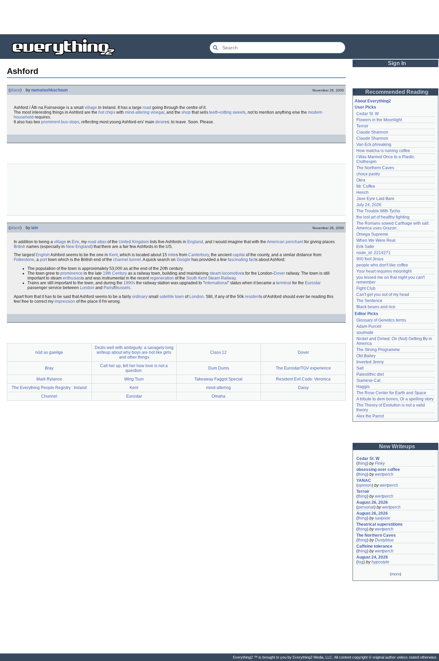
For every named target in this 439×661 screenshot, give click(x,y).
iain (34, 227)
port (43, 259)
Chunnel (49, 396)
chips (110, 112)
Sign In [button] (397, 63)
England (195, 241)
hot (101, 112)
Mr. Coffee (365, 186)
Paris (108, 287)
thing (362, 463)
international (216, 282)
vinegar (157, 112)
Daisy (303, 387)
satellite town (171, 296)
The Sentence (369, 300)
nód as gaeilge (49, 352)
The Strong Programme (378, 349)
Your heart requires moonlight (384, 271)
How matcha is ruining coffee (383, 150)
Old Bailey (366, 355)
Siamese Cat (368, 380)
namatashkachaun (49, 90)
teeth (213, 112)
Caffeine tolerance (374, 546)
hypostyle (380, 562)
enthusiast (72, 278)
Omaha (218, 396)
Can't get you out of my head (382, 294)
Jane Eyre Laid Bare (375, 198)
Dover (279, 273)
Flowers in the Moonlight (379, 119)
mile (172, 254)
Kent (113, 254)
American (276, 241)
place (15, 90)
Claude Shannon (372, 132)
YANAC (363, 480)
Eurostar (313, 282)
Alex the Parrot (370, 416)
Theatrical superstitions (379, 524)
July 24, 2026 (368, 204)
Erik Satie (365, 246)
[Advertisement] (219, 17)
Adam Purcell (368, 326)
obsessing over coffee (378, 469)
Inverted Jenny (370, 362)
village (91, 107)
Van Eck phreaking (373, 144)
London (87, 287)
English (43, 254)
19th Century (115, 273)
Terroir (362, 126)
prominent (50, 122)
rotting (226, 112)
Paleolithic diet (370, 374)
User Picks (365, 107)
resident (252, 296)
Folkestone (24, 259)
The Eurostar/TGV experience (303, 368)
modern (315, 112)
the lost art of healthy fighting (383, 217)
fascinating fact (242, 259)
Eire (75, 241)
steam (215, 273)
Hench (362, 192)
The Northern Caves (375, 167)
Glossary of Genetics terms (381, 320)
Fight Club (366, 288)
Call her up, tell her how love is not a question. (134, 368)
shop (186, 112)
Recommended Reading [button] (396, 92)
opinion (365, 485)
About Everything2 (373, 101)
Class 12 (218, 352)
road (147, 107)
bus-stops (70, 122)
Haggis (363, 386)
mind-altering (137, 112)
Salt (360, 368)
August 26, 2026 (372, 502)
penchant (294, 241)
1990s (129, 282)
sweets (239, 112)
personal (366, 507)
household (24, 117)
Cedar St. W (367, 113)
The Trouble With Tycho (378, 211)
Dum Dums (218, 368)
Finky (380, 463)
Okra (360, 180)
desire (161, 122)
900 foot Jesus (369, 259)
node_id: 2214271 (373, 252)
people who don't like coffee (382, 265)
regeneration (162, 278)
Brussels (122, 287)
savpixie (382, 518)
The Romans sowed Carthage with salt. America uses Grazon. (393, 225)
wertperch (384, 474)
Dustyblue (384, 540)
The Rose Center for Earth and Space (391, 392)
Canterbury (198, 254)
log (361, 562)
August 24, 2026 (372, 557)
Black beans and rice (375, 306)
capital (239, 254)
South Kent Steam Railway (211, 278)
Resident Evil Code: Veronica (303, 379)
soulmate (364, 332)
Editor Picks (366, 313)
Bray (49, 368)
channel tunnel (127, 259)
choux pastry (368, 174)
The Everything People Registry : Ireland (49, 387)
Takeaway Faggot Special (218, 379)
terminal (283, 282)
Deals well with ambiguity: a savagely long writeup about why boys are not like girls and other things (134, 352)
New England (78, 246)
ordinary (139, 296)
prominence (71, 273)
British (19, 246)
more (395, 574)
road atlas (97, 241)
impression (65, 301)
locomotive (232, 273)
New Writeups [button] (397, 446)
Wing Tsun (134, 379)
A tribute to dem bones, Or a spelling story (395, 399)
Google (183, 259)
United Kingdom (134, 241)
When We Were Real (375, 240)
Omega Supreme (372, 234)
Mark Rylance (49, 379)
